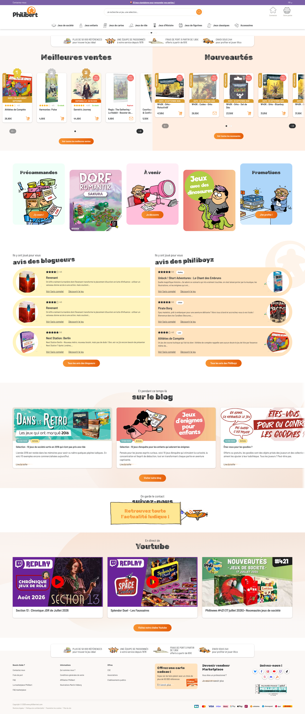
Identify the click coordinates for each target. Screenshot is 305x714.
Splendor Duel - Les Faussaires (130, 610)
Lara (179, 333)
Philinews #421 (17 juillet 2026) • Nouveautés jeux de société (242, 610)
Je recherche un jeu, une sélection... (122, 12)
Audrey (180, 272)
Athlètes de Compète (15, 109)
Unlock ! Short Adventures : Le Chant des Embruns (189, 278)
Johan (180, 303)
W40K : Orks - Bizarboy (272, 104)
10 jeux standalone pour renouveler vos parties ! (154, 2)
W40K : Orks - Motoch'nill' (164, 106)
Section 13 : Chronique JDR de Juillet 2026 (42, 610)
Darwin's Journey (82, 109)
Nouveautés (229, 57)
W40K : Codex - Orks (202, 104)
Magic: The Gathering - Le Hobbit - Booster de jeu (119, 111)
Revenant (52, 277)
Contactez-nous (19, 2)
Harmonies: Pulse (48, 109)
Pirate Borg (165, 308)
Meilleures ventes (76, 57)
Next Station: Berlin (58, 338)
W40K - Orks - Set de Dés (236, 106)
